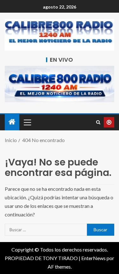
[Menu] (27, 122)
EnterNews (93, 258)
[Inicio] (12, 122)
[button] (27, 122)
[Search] (98, 122)
